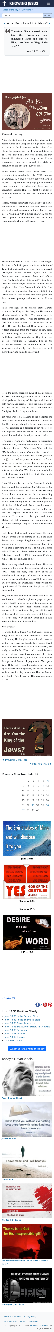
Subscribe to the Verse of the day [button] (27, 1048)
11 (42, 785)
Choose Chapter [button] (13, 1040)
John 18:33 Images (14, 1036)
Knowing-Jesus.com (39, 1325)
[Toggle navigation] (48, 3)
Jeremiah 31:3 (9, 1138)
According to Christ (12, 1097)
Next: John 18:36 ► (41, 764)
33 (32, 805)
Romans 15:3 (27, 909)
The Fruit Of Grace (11, 1219)
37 (23, 810)
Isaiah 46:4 (7, 1179)
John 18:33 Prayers (14, 1033)
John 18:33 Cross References (20, 1023)
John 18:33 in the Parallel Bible (21, 1016)
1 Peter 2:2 (27, 952)
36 (47, 805)
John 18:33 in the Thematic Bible (22, 1019)
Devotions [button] (26, 9)
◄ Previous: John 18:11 (15, 759)
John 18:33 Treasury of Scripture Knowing (27, 1026)
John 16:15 (27, 858)
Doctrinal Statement (12, 1316)
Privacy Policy (30, 1316)
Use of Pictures (10, 1321)
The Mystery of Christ (13, 1304)
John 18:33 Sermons (15, 1030)
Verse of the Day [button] (11, 9)
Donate (22, 1321)
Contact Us (33, 1321)
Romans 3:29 (27, 901)
